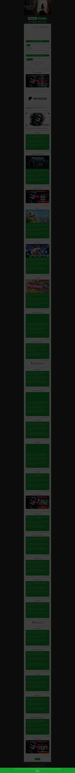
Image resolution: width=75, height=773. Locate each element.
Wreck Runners (39, 631)
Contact (44, 21)
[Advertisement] (37, 34)
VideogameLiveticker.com (30, 767)
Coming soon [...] (30, 48)
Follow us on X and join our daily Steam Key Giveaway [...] (36, 128)
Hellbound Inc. (42, 372)
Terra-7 (38, 224)
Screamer (36, 135)
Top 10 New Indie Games (37, 72)
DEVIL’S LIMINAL (38, 474)
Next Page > (37, 759)
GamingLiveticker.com (45, 767)
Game (37, 18)
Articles (39, 21)
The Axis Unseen (38, 423)
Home (30, 21)
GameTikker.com (44, 763)
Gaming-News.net (38, 767)
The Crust (38, 676)
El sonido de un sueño (41, 538)
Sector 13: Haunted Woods (40, 401)
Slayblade (40, 294)
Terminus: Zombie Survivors (42, 170)
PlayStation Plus (40, 516)
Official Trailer (37, 188)
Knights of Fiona (40, 561)
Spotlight (34, 21)
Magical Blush (43, 258)
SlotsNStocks (41, 603)
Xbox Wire (37, 66)
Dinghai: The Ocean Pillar (41, 323)
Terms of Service (37, 763)
